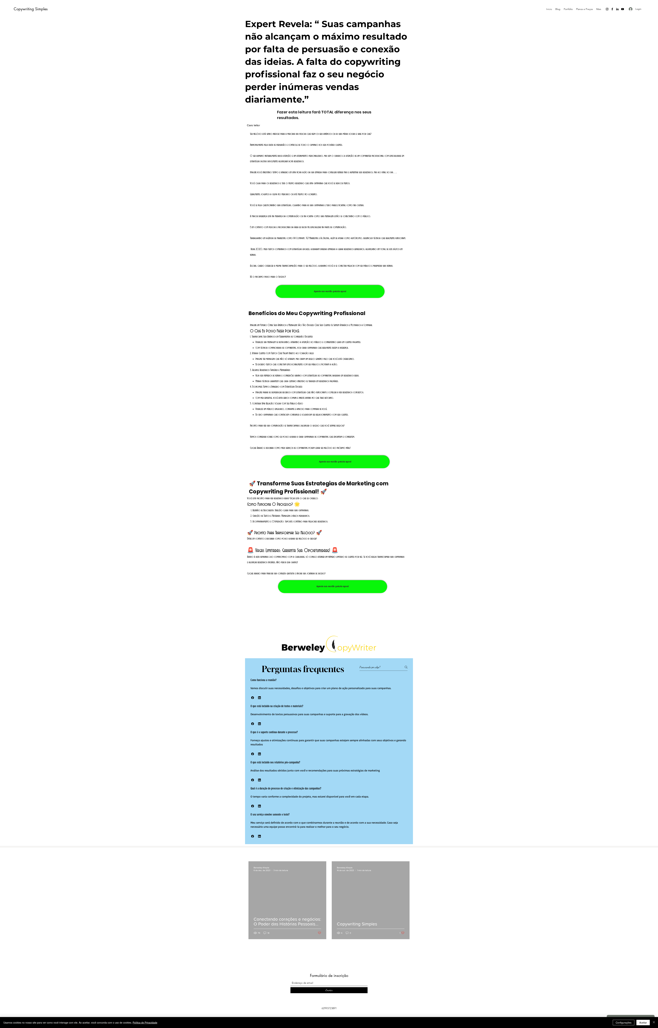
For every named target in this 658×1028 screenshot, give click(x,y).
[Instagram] (607, 9)
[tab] (329, 758)
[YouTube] (622, 9)
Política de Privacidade (145, 1022)
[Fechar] (654, 1022)
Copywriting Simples (31, 9)
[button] (253, 698)
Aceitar (643, 1022)
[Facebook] (612, 9)
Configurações (623, 1022)
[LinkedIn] (617, 9)
